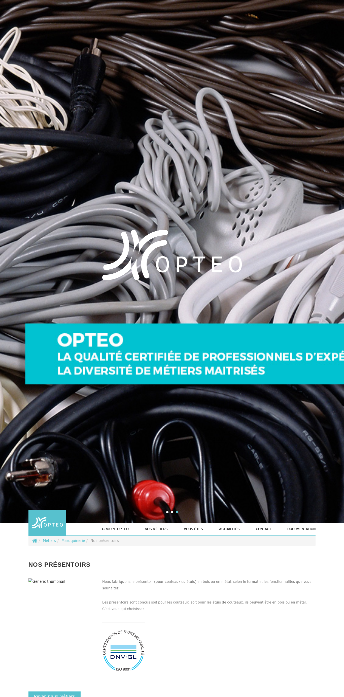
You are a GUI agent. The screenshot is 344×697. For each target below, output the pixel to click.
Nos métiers (156, 529)
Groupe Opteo (115, 529)
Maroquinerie (73, 540)
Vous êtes (193, 529)
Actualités (229, 529)
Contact (263, 529)
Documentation (301, 529)
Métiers (49, 540)
